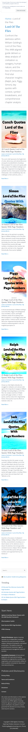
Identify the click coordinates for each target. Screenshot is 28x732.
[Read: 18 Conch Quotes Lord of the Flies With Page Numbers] (14, 129)
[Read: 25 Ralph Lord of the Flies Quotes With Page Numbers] (14, 355)
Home (8, 18)
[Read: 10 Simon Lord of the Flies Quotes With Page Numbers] (14, 204)
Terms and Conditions (7, 679)
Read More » (5, 178)
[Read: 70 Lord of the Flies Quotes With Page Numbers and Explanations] (14, 506)
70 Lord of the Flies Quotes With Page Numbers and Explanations (12, 528)
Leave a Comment (6, 154)
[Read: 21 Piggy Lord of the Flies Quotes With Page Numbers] (14, 280)
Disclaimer (4, 687)
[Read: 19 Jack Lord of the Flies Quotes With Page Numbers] (14, 430)
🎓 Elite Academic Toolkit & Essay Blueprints (13, 577)
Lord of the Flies (17, 154)
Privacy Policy (5, 675)
